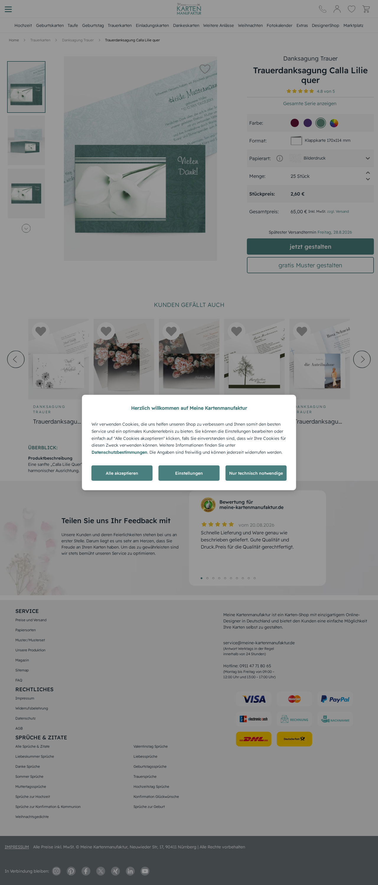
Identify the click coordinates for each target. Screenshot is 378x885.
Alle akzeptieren (122, 473)
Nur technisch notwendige (256, 473)
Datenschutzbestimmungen (119, 452)
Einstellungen (189, 473)
